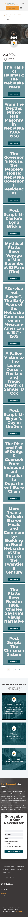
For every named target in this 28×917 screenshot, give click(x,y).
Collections (6, 866)
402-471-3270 (4, 890)
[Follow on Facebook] (4, 877)
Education (6, 869)
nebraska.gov (20, 911)
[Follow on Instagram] (7, 877)
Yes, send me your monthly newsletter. (13, 847)
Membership (20, 866)
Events (13, 869)
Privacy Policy (7, 872)
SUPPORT (3, 893)
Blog (12, 866)
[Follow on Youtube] (13, 877)
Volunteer (20, 869)
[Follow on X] (10, 877)
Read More (14, 94)
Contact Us (4, 895)
